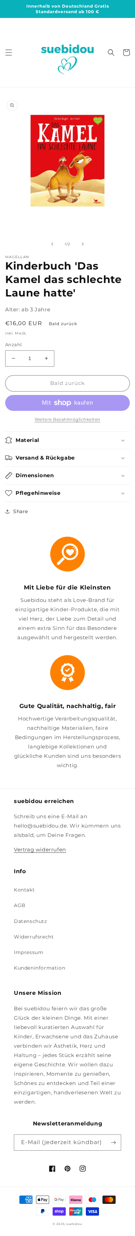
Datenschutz (30, 921)
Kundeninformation (39, 968)
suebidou (74, 1224)
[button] (8, 52)
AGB (20, 905)
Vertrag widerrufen (40, 849)
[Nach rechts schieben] (82, 244)
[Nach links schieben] (52, 244)
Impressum (28, 952)
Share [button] (20, 511)
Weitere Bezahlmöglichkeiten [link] (67, 419)
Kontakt (24, 890)
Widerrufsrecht (34, 937)
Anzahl (13, 344)
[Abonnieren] (113, 1142)
